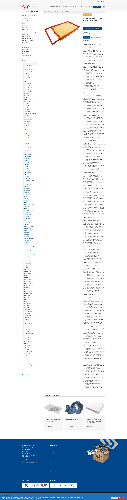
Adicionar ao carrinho (92, 28)
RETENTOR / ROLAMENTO (28, 57)
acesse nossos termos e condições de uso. (50, 498)
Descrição (86, 37)
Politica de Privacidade (55, 471)
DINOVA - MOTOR (26, 36)
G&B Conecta (65, 6)
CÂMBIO (24, 25)
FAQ (51, 467)
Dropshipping (76, 6)
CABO (23, 23)
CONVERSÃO (25, 27)
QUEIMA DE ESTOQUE (27, 55)
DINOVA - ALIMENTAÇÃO (27, 29)
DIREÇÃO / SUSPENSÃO (27, 40)
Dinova (70, 6)
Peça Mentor (84, 6)
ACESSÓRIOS (25, 18)
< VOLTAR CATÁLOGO (87, 14)
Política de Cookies (54, 469)
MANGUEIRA (25, 49)
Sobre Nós (52, 6)
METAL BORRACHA (26, 51)
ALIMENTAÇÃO (25, 20)
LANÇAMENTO (25, 47)
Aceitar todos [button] (122, 497)
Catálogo (58, 6)
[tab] (86, 37)
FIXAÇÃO (24, 44)
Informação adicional (96, 37)
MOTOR (24, 53)
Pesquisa (34, 11)
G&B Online (96, 6)
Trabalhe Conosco (54, 460)
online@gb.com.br (26, 459)
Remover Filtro (26, 374)
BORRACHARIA (25, 21)
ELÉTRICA (24, 42)
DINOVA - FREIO (25, 34)
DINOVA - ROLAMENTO (27, 38)
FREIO (23, 46)
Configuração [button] (114, 497)
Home (51, 448)
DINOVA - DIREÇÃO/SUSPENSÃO (29, 33)
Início (45, 11)
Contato (90, 6)
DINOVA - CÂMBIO (26, 31)
